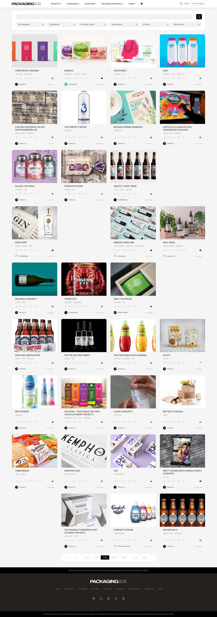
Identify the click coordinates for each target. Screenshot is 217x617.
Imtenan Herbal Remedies (128, 127)
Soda (76, 536)
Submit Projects (198, 4)
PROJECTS (55, 4)
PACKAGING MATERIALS (111, 4)
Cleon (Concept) (123, 412)
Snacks (84, 74)
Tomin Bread (22, 471)
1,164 (114, 557)
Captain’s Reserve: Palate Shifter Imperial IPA (30, 128)
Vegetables (87, 417)
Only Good (169, 242)
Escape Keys (170, 530)
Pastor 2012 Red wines (77, 355)
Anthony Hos (122, 256)
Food (72, 189)
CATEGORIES (72, 4)
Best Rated (19, 74)
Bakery (67, 189)
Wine (23, 302)
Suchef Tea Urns (24, 186)
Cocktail (24, 246)
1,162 (96, 557)
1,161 (87, 557)
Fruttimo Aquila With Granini (130, 355)
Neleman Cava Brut (26, 299)
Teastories (120, 71)
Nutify (166, 355)
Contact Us (70, 589)
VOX (116, 471)
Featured (107, 589)
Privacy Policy (134, 589)
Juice (173, 74)
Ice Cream (77, 74)
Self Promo (180, 74)
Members (149, 589)
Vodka (31, 246)
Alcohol (18, 133)
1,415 (135, 557)
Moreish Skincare (124, 242)
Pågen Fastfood (73, 186)
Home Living (28, 74)
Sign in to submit (141, 570)
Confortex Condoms (27, 71)
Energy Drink (77, 302)
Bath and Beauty (119, 246)
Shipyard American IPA (27, 355)
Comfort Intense (123, 530)
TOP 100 (95, 589)
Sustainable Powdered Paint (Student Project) (80, 531)
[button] (181, 3)
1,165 (123, 557)
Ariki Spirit (21, 242)
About (57, 589)
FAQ (160, 589)
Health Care (117, 130)
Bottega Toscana (173, 412)
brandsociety (73, 84)
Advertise (120, 589)
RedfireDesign (23, 256)
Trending (83, 589)
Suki (165, 71)
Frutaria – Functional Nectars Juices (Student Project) (82, 413)
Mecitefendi (22, 412)
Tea (124, 74)
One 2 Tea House (123, 299)
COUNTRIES (90, 4)
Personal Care (139, 246)
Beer (23, 133)
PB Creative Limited (124, 546)
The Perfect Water (75, 127)
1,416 (144, 557)
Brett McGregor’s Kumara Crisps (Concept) (182, 472)
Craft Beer (30, 133)
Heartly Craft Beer (125, 186)
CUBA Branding (122, 200)
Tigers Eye (70, 299)
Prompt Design (73, 312)
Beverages (117, 74)
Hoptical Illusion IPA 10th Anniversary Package (177, 128)
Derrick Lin (22, 84)
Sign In (187, 3)
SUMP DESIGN (122, 312)
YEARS (131, 4)
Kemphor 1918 (72, 471)
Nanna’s (68, 71)
